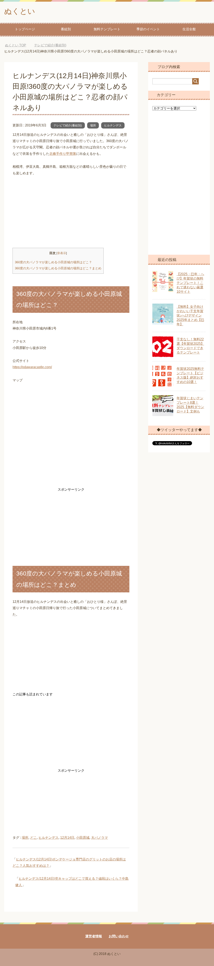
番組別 (66, 29)
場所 (93, 125)
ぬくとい (19, 11)
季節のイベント (148, 29)
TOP (18, 45)
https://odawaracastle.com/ (32, 367)
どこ (33, 837)
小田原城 (82, 837)
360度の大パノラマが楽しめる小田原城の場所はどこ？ (53, 262)
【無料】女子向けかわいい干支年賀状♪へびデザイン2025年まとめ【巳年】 (190, 315)
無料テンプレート (107, 29)
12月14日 (67, 837)
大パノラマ (99, 837)
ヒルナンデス (113, 125)
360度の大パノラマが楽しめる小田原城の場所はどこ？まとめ (58, 268)
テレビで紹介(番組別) (68, 125)
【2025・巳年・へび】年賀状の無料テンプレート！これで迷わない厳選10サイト (190, 282)
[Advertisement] (71, 212)
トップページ (25, 29)
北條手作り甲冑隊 (62, 153)
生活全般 (189, 29)
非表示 (61, 253)
